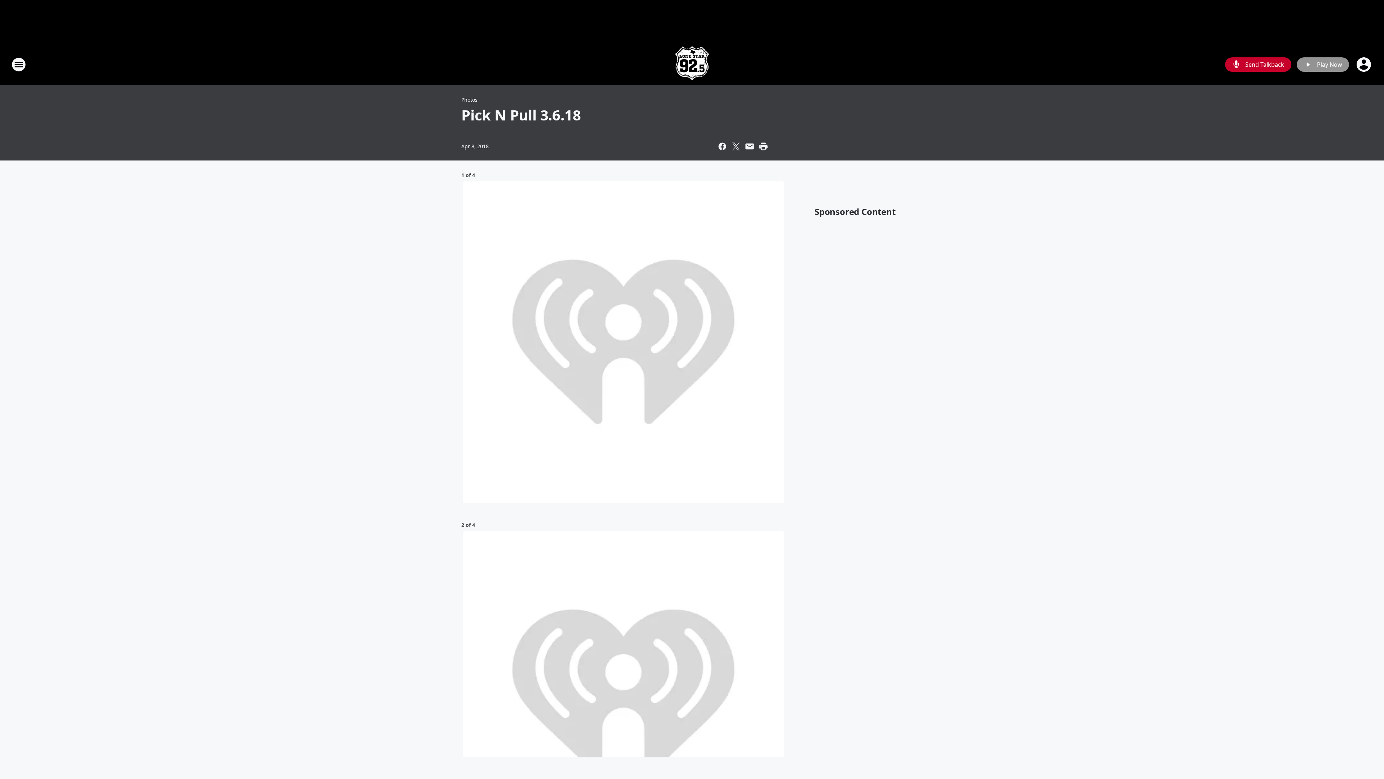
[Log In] (1364, 64)
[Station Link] (692, 64)
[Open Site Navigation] (19, 64)
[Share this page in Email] (750, 146)
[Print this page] (763, 146)
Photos (469, 99)
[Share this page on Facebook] (722, 146)
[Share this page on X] (736, 146)
